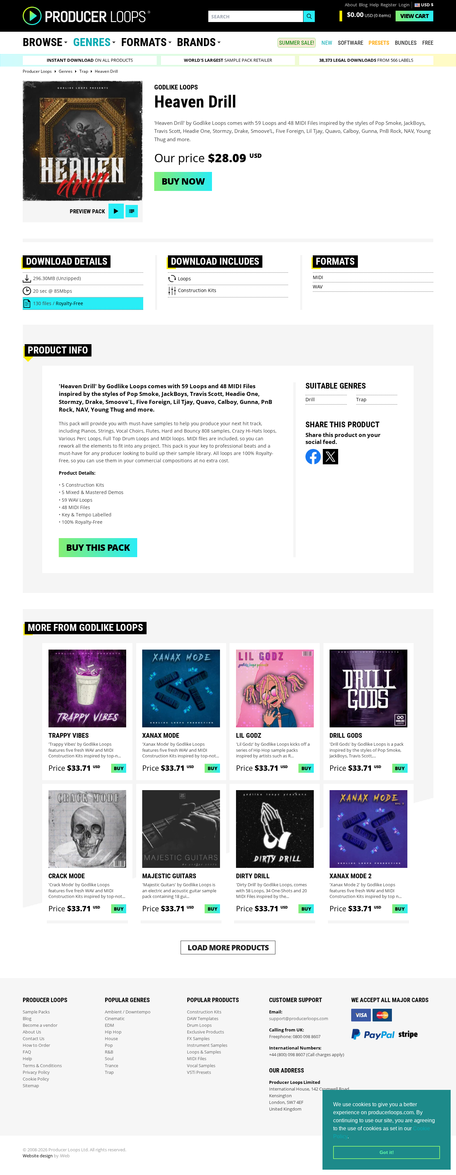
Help (374, 5)
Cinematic (115, 1018)
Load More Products (228, 947)
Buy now (183, 181)
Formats (144, 42)
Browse (42, 42)
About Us (32, 1032)
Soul (109, 1059)
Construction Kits (204, 1012)
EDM (109, 1025)
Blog (363, 5)
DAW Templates (202, 1018)
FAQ (27, 1052)
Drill (310, 399)
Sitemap (31, 1086)
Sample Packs (36, 1012)
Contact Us (33, 1038)
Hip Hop (113, 1032)
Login (404, 5)
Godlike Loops (176, 87)
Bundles (406, 42)
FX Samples (198, 1038)
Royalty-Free (69, 303)
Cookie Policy (36, 1079)
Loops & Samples (204, 1052)
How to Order (36, 1045)
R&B (109, 1052)
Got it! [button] (387, 1152)
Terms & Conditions (42, 1066)
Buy (119, 768)
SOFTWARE (350, 42)
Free (427, 42)
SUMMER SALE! (296, 42)
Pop (109, 1045)
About (351, 5)
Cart (414, 16)
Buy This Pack (98, 547)
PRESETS (379, 42)
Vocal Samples (201, 1066)
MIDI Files (196, 1059)
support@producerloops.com (298, 1018)
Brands (196, 42)
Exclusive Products (205, 1032)
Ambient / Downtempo (128, 1012)
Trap (361, 399)
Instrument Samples (207, 1045)
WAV (317, 286)
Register (389, 5)
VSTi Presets (199, 1072)
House (111, 1038)
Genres (91, 42)
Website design (38, 1156)
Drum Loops (199, 1025)
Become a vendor (40, 1025)
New (326, 42)
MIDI (318, 277)
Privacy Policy (36, 1072)
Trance (111, 1066)
